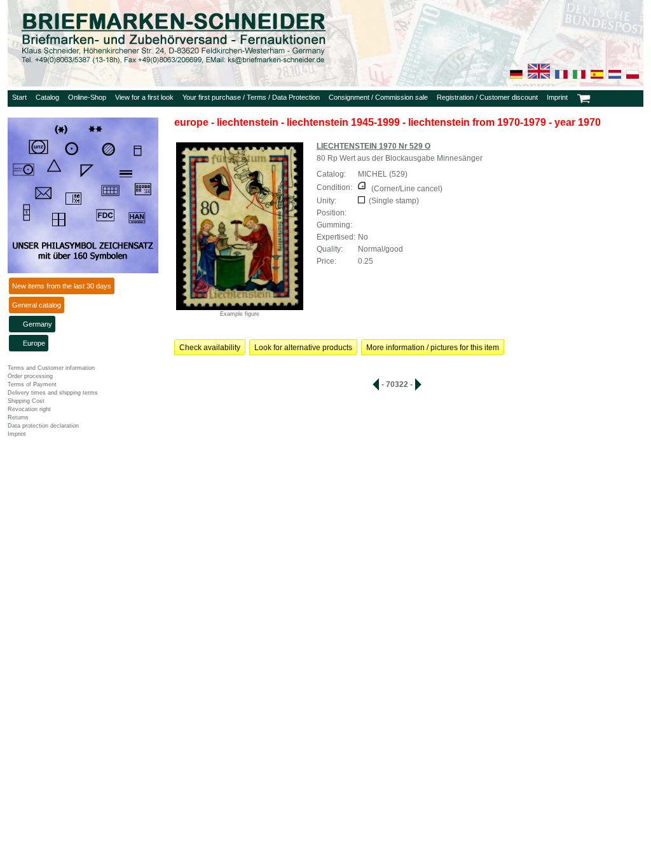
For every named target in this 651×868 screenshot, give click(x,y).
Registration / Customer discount (487, 97)
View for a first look (144, 97)
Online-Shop (87, 97)
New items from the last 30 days (61, 286)
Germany (37, 324)
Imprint (557, 97)
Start (19, 97)
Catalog (47, 97)
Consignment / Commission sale (378, 97)
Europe (34, 343)
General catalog (36, 305)
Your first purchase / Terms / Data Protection (251, 97)
